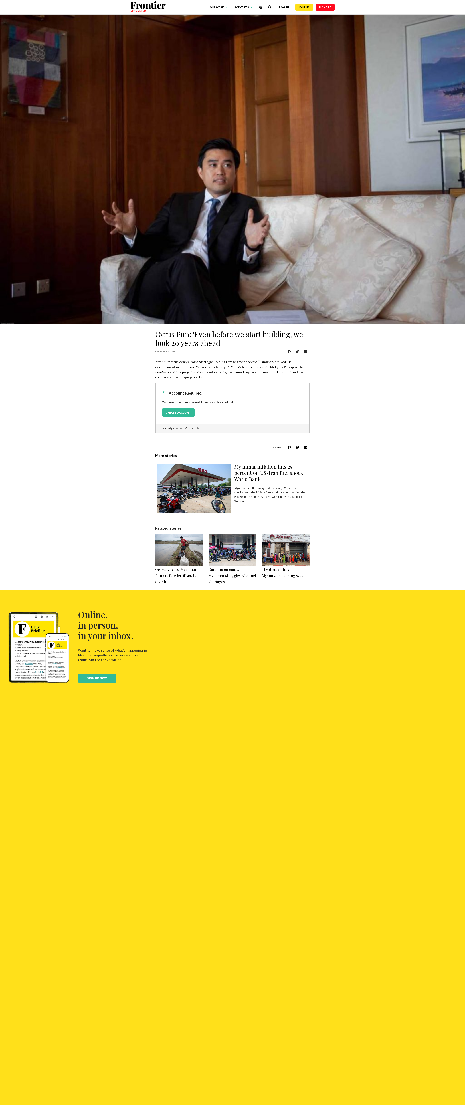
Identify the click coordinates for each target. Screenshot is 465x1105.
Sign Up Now (97, 678)
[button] (289, 351)
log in (284, 7)
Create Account (178, 412)
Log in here (195, 428)
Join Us (304, 7)
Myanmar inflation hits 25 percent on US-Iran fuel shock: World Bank (269, 472)
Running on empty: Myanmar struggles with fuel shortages (232, 575)
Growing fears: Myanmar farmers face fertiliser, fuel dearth (177, 575)
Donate (325, 7)
